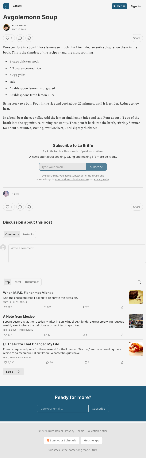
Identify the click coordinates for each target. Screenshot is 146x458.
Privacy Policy (101, 179)
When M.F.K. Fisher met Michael (28, 293)
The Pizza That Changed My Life (33, 344)
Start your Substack (63, 440)
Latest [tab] (17, 282)
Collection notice (97, 431)
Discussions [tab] (32, 282)
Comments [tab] (12, 234)
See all (10, 371)
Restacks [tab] (28, 234)
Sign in (136, 6)
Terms (80, 431)
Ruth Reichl (19, 25)
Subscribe (119, 6)
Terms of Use (91, 175)
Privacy (69, 431)
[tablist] (19, 234)
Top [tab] (7, 282)
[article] (73, 299)
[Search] (139, 282)
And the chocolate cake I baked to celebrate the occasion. (40, 298)
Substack (54, 450)
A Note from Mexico (19, 316)
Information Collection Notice (72, 179)
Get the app (91, 440)
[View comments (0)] (20, 38)
